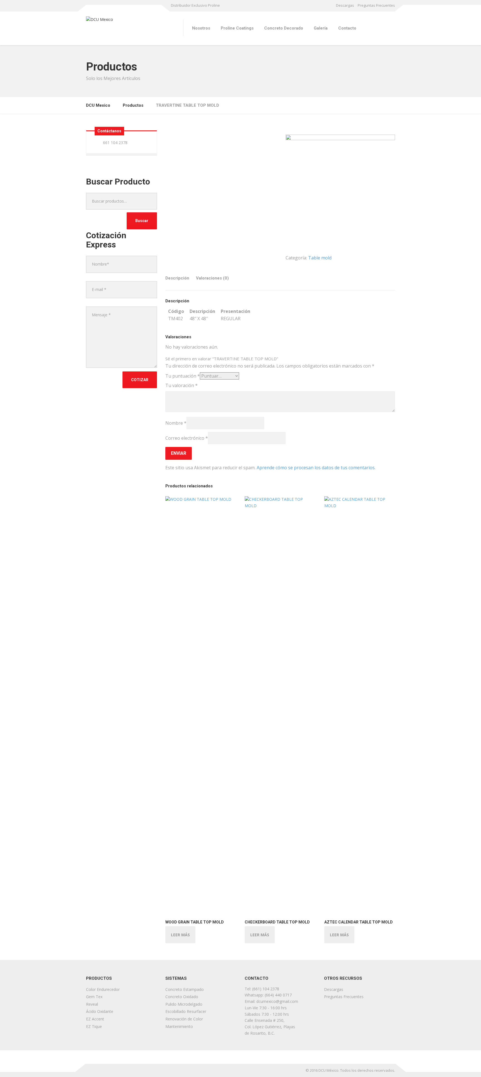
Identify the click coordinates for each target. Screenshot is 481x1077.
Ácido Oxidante (99, 1011)
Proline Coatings (237, 28)
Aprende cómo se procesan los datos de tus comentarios (316, 468)
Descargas (345, 5)
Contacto (347, 28)
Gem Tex (94, 996)
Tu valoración (181, 385)
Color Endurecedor (103, 989)
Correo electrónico (186, 438)
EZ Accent (95, 1019)
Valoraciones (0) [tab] (212, 278)
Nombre (175, 423)
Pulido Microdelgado (183, 1004)
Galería (321, 28)
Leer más (180, 934)
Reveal (92, 1004)
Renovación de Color (184, 1019)
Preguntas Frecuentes (376, 5)
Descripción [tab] (177, 278)
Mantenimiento (179, 1026)
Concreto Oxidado (181, 996)
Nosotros (201, 28)
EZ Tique (94, 1026)
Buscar (141, 220)
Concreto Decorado (283, 28)
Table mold (320, 258)
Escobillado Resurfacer (185, 1011)
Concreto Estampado (184, 989)
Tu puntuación (182, 376)
